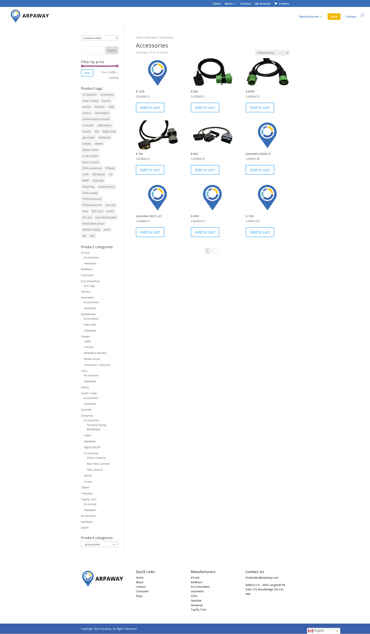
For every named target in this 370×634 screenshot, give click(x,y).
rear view (110, 205)
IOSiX (194, 596)
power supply (90, 193)
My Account (263, 3)
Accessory (90, 504)
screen (110, 211)
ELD (97, 131)
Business (99, 106)
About (229, 3)
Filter (87, 73)
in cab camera (90, 156)
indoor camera (90, 162)
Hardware (90, 263)
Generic (85, 291)
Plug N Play (88, 186)
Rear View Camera (98, 464)
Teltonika (86, 493)
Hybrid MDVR (92, 447)
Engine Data (109, 131)
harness (86, 143)
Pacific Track (89, 393)
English (318, 630)
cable (111, 106)
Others (85, 387)
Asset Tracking (90, 100)
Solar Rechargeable (105, 217)
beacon (106, 100)
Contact (245, 3)
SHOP (334, 16)
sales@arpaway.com (265, 577)
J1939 (85, 174)
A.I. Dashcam (89, 94)
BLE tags (89, 286)
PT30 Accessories (92, 199)
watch (107, 229)
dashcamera (104, 125)
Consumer (88, 125)
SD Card (86, 217)
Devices (86, 131)
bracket (86, 106)
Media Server (92, 359)
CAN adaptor (102, 113)
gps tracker (88, 137)
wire (92, 235)
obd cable (98, 180)
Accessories (107, 94)
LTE (111, 174)
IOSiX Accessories (92, 168)
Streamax (87, 415)
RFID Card (97, 211)
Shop (139, 596)
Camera (89, 347)
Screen (88, 481)
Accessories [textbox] (98, 544)
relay (85, 211)
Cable (87, 341)
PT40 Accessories (92, 205)
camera (86, 113)
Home (217, 3)
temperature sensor (93, 223)
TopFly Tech (88, 499)
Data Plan (90, 324)
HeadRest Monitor (95, 353)
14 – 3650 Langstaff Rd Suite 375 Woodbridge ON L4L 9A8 (265, 589)
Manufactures (309, 16)
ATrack (85, 253)
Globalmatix (88, 314)
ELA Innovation (90, 281)
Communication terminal (95, 119)
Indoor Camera (96, 458)
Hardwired (104, 137)
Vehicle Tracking (91, 229)
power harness (106, 186)
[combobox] (100, 544)
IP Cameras (91, 453)
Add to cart (150, 107)
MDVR (85, 180)
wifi (84, 235)
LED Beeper (98, 174)
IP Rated (110, 168)
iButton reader (90, 150)
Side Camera (95, 469)
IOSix (84, 371)
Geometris (151, 37)
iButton (99, 143)
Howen (85, 336)
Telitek (85, 487)
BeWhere (86, 269)
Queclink (86, 409)
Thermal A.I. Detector (97, 365)
